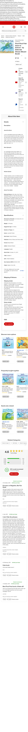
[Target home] (14, 27)
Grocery (10, 5)
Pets (6, 9)
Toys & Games (8, 10)
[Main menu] (3, 27)
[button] (19, 55)
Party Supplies (19, 12)
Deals (5, 15)
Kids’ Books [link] (15, 443)
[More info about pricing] (25, 58)
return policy (10, 312)
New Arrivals (15, 15)
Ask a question (9, 324)
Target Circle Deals (17, 17)
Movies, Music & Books (10, 12)
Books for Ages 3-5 (10, 37)
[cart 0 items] (25, 27)
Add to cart (18, 64)
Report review (15, 505)
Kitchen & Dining (18, 4)
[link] (19, 55)
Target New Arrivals (5, 0)
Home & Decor (10, 4)
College (6, 2)
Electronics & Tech (16, 10)
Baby (6, 7)
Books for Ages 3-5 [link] (6, 443)
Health (8, 9)
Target (2, 35)
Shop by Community (13, 14)
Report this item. (22, 270)
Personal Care (15, 7)
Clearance (9, 15)
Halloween (10, 2)
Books (19, 35)
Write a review (14, 474)
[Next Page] (26, 350)
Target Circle (16, 20)
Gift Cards (5, 14)
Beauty (10, 7)
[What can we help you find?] (14, 30)
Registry (6, 20)
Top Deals (9, 17)
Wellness (12, 9)
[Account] (21, 27)
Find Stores (22, 20)
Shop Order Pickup (6, 18)
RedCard (10, 20)
